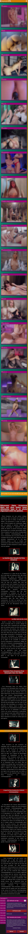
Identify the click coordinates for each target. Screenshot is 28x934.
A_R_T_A (5, 372)
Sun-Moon (5, 128)
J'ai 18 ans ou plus (16, 910)
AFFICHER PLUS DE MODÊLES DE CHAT (14, 493)
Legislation (15, 927)
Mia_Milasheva (6, 323)
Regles (19, 927)
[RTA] (25, 913)
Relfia (4, 30)
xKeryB (4, 298)
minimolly (5, 420)
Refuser (11, 931)
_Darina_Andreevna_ (7, 396)
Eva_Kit (4, 103)
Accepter (22, 931)
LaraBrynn (5, 6)
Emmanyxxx (5, 274)
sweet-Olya (5, 225)
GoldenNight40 (6, 54)
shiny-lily (5, 469)
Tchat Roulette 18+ (4, 898)
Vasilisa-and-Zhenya (7, 250)
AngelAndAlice (6, 152)
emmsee (4, 79)
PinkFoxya (5, 347)
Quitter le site (9, 913)
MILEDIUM (5, 176)
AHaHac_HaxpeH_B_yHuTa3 (8, 201)
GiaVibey (5, 445)
